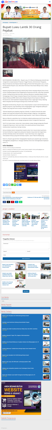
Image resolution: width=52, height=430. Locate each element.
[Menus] (50, 1)
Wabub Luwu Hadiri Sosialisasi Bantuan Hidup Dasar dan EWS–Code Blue (26, 222)
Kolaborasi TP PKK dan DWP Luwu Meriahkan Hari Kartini (38, 197)
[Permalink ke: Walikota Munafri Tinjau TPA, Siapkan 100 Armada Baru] (35, 216)
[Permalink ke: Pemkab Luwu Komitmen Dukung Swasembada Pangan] (16, 216)
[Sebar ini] (4, 202)
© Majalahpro (4, 428)
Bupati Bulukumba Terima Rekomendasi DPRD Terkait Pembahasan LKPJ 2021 (12, 197)
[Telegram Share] (16, 202)
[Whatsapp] (20, 202)
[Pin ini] (12, 202)
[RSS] (13, 192)
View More (26, 291)
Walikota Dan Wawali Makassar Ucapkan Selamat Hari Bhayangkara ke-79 (44, 224)
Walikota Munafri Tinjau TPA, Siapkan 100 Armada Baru (35, 222)
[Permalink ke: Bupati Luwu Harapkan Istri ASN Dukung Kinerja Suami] (7, 216)
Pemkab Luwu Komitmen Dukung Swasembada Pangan (15, 222)
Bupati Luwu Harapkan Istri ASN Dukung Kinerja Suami (7, 266)
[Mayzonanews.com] (9, 1)
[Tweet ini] (8, 202)
